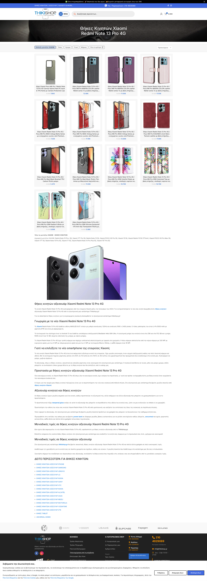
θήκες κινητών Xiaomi (43, 385)
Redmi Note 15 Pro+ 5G (63, 238)
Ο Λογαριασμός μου (112, 541)
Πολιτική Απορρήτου (10, 578)
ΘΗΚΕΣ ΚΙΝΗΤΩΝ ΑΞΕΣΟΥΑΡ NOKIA (49, 489)
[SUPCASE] (123, 528)
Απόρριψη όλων (177, 573)
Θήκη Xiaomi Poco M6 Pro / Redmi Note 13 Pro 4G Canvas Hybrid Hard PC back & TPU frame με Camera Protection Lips (50, 89)
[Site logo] (45, 14)
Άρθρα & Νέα (110, 549)
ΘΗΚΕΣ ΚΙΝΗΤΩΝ (61, 235)
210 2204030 (134, 544)
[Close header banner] (204, 1)
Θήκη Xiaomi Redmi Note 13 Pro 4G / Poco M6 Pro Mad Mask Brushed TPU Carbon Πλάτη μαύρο (50, 179)
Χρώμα (67, 47)
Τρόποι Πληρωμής (76, 545)
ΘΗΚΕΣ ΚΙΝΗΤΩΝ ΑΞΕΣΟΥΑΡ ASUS (49, 496)
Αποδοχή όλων (196, 573)
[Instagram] (42, 553)
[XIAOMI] (64, 528)
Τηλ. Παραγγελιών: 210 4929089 (121, 6)
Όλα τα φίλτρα (95, 47)
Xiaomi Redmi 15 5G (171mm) (138, 238)
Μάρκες (84, 47)
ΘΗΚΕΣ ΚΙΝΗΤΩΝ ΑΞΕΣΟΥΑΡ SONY (49, 482)
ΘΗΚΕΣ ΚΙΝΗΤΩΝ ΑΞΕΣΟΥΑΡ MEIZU (49, 499)
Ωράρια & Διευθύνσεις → (138, 556)
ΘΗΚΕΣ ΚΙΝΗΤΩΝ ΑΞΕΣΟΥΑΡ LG (48, 475)
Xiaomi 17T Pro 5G (79, 238)
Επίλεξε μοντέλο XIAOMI (45, 47)
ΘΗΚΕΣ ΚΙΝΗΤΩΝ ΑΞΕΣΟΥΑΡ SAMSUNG (51, 468)
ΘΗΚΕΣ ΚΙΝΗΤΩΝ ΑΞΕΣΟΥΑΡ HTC (48, 485)
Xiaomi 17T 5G (40, 240)
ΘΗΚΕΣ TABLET (42, 513)
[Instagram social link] (171, 5)
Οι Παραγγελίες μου (112, 545)
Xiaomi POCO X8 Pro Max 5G (159, 238)
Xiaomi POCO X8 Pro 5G (108, 238)
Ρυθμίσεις (161, 573)
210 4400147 (133, 550)
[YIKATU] (44, 528)
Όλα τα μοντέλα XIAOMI (44, 235)
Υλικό (76, 47)
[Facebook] (36, 553)
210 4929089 (134, 539)
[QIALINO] (162, 528)
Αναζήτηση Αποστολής (78, 560)
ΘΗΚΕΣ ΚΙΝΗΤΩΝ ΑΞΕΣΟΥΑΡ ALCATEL (50, 492)
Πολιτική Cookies (29, 578)
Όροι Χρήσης (109, 557)
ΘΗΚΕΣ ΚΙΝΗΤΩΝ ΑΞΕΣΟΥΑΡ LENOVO (50, 471)
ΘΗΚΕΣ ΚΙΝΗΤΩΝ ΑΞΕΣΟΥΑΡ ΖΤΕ (48, 510)
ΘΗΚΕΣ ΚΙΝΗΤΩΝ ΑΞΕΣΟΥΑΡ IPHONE (50, 464)
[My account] (161, 14)
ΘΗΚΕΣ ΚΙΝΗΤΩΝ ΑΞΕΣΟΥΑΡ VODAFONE (51, 506)
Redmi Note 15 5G (92, 238)
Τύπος (60, 47)
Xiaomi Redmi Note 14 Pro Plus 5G (84, 240)
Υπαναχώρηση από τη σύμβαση (82, 552)
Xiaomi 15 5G (122, 238)
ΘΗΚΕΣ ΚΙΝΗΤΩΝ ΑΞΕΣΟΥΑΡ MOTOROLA (51, 503)
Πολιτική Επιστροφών (77, 549)
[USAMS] (103, 528)
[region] (103, 571)
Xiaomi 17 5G (66, 240)
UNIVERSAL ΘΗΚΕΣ (43, 517)
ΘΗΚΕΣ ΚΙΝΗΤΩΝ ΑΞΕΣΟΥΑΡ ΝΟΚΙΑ (49, 478)
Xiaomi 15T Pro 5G (103, 240)
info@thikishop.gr (161, 549)
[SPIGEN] (143, 528)
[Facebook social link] (168, 5)
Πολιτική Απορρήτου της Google (61, 578)
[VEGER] (84, 528)
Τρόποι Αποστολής (76, 541)
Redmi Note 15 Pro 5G (53, 240)
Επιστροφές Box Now (77, 556)
